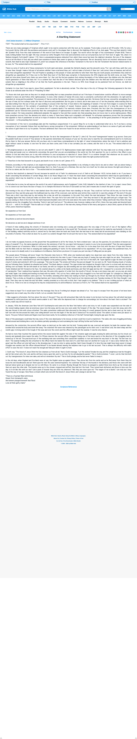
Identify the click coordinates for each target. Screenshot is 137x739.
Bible (5, 32)
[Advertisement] (68, 405)
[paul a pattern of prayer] (2, 335)
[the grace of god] (134, 335)
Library (9, 32)
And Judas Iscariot (14, 41)
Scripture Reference (68, 387)
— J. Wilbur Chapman (31, 41)
